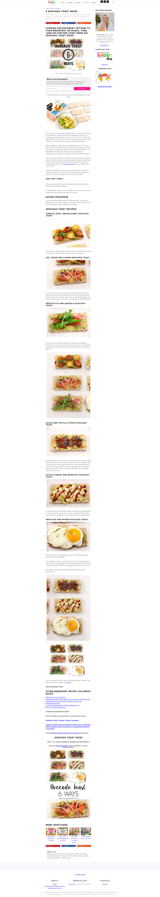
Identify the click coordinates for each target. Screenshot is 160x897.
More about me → (104, 45)
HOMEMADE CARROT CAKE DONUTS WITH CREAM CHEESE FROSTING (68, 699)
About (55, 884)
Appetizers (57, 8)
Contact (105, 884)
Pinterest (68, 720)
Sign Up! (72, 884)
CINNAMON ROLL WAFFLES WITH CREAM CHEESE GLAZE (64, 701)
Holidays (78, 2)
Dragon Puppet (105, 86)
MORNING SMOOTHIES (53, 703)
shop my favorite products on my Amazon (65, 733)
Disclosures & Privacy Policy (55, 886)
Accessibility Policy (55, 888)
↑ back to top (80, 874)
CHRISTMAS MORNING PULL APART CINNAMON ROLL (63, 705)
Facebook (49, 720)
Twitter (55, 720)
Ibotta (69, 682)
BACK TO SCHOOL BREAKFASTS (56, 707)
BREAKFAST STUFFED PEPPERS (56, 697)
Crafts (62, 2)
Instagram (75, 720)
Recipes (94, 2)
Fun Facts (86, 2)
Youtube (61, 720)
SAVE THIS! (82, 88)
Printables (70, 2)
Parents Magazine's (70, 164)
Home (47, 8)
